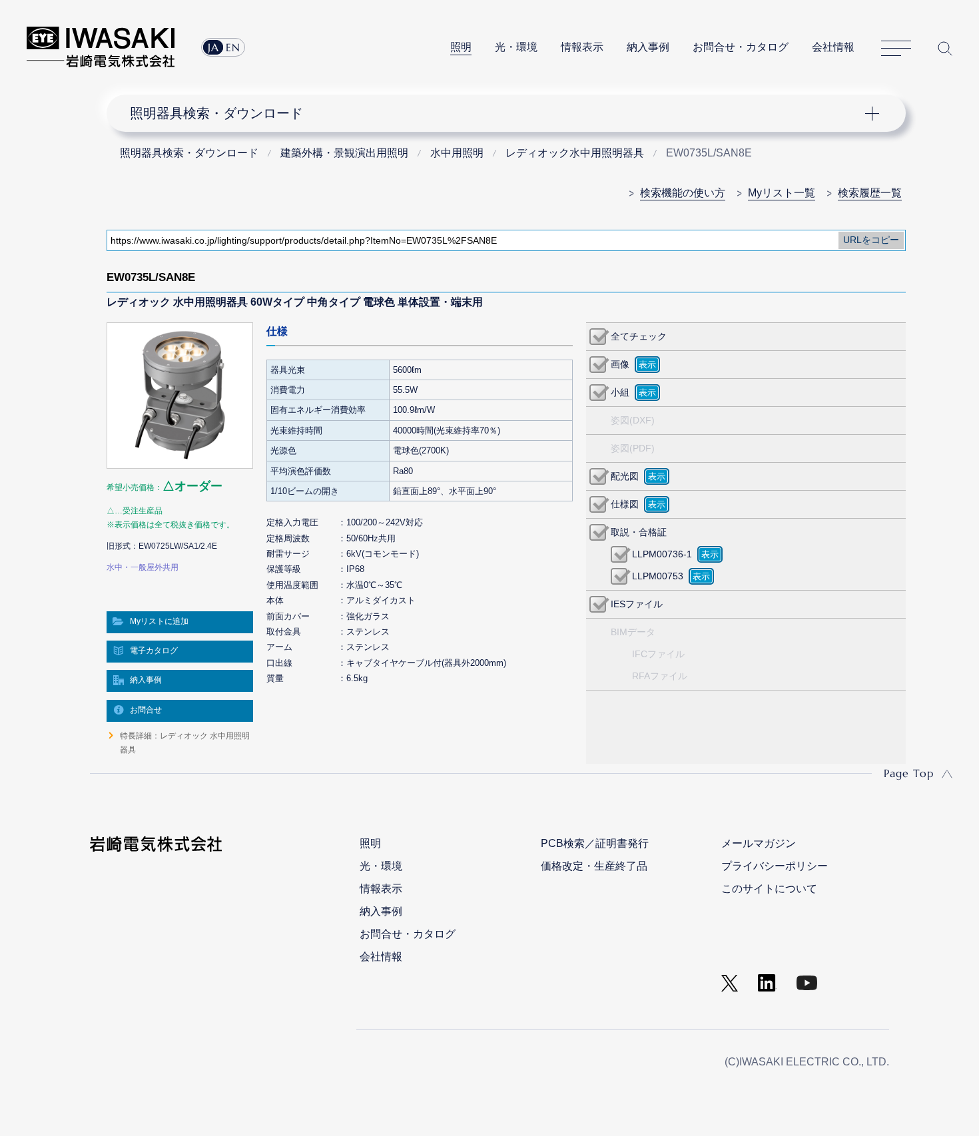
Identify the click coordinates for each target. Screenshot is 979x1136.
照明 (461, 47)
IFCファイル (658, 654)
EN (233, 47)
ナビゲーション (498, 113)
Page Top (909, 773)
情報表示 (582, 47)
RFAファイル (659, 676)
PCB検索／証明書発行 (595, 843)
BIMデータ (633, 632)
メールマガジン (758, 843)
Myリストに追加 (159, 621)
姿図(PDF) (633, 448)
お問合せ (146, 709)
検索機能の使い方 (682, 192)
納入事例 (648, 47)
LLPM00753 (657, 576)
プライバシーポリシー (774, 866)
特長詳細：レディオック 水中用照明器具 (185, 742)
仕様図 (625, 504)
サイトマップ (896, 49)
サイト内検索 (945, 48)
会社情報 (833, 47)
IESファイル (637, 604)
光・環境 (516, 47)
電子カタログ (154, 650)
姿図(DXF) (633, 420)
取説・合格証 (639, 532)
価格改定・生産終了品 (594, 866)
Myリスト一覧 (781, 192)
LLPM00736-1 (662, 554)
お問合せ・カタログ (741, 47)
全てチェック (639, 336)
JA (213, 47)
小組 (620, 392)
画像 (620, 364)
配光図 (625, 476)
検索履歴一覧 (870, 192)
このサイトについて (769, 888)
